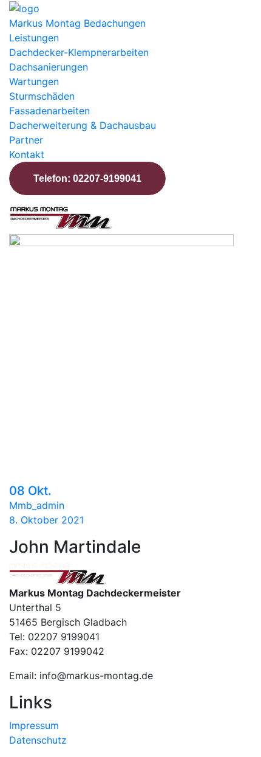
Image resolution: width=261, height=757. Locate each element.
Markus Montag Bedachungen (77, 23)
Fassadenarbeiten (49, 111)
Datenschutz (38, 740)
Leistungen (34, 38)
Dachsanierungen (48, 67)
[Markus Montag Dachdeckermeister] (24, 7)
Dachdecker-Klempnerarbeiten (79, 52)
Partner (26, 140)
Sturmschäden (42, 96)
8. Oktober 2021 (46, 520)
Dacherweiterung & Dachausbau (82, 125)
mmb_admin (36, 505)
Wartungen (34, 81)
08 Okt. (30, 490)
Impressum (34, 725)
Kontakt (26, 154)
